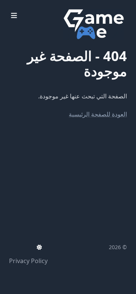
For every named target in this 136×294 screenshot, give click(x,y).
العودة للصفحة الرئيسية (98, 114)
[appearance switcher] (39, 247)
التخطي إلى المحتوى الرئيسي (80, 6)
